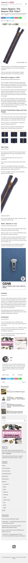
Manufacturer (5, 476)
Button (4, 486)
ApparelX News (8, 557)
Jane (11, 360)
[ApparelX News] (7, 2)
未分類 (3, 510)
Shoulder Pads (6, 499)
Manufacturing (5, 479)
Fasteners (5, 492)
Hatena (12, 17)
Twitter (8, 17)
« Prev (3, 382)
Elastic (4, 489)
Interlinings (5, 494)
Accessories (6, 484)
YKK (13, 374)
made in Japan (5, 374)
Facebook (3, 17)
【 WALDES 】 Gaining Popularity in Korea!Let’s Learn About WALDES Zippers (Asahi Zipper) (13, 535)
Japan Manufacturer (6, 473)
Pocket (16, 17)
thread (4, 505)
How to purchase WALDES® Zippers (10, 519)
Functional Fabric (6, 471)
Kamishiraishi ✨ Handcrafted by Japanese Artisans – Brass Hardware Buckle (14, 522)
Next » (23, 382)
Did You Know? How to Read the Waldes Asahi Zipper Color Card (13, 531)
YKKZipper (20, 374)
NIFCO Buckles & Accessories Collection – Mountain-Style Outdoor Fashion (12, 526)
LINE (20, 17)
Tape (4, 502)
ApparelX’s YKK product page (8, 335)
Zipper (13, 20)
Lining (4, 497)
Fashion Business (6, 468)
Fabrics (3, 465)
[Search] (24, 421)
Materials (10, 20)
